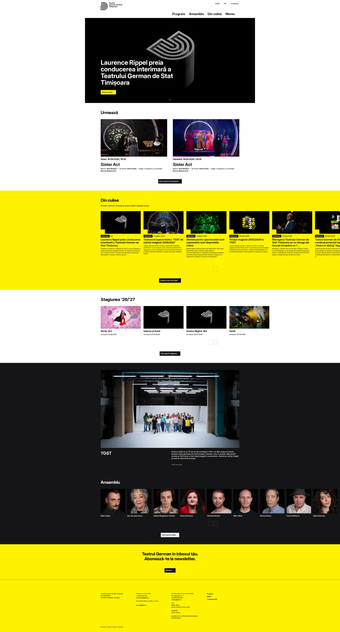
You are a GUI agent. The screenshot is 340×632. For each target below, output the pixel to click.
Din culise (215, 14)
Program (178, 14)
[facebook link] (164, 586)
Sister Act (110, 164)
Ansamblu (196, 14)
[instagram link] (170, 586)
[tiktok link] (175, 586)
